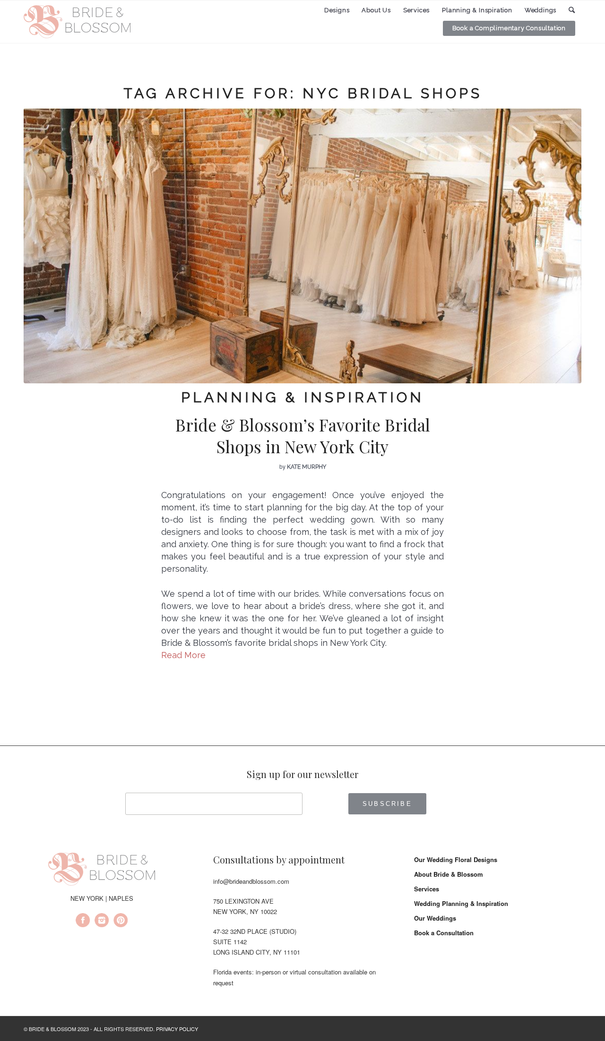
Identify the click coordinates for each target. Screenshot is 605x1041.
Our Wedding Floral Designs (455, 859)
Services (426, 888)
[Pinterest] (120, 921)
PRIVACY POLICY (177, 1029)
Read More (183, 655)
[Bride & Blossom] (101, 871)
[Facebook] (83, 921)
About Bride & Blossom (448, 874)
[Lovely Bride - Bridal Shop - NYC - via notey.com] (302, 245)
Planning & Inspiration (302, 397)
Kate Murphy (306, 467)
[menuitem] (337, 10)
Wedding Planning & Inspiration (461, 903)
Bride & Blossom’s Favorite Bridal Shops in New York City (302, 435)
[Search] (571, 10)
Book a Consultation (444, 932)
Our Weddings (435, 918)
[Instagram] (102, 921)
